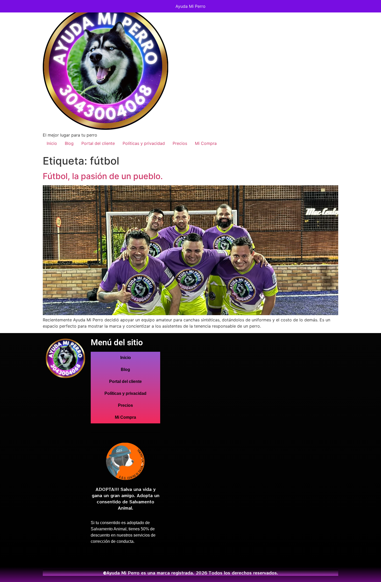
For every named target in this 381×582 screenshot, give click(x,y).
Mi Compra (206, 143)
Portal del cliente (98, 143)
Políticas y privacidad (144, 143)
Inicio (52, 143)
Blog (69, 143)
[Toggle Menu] (371, 6)
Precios (180, 143)
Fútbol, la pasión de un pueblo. (103, 176)
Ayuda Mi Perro (190, 6)
